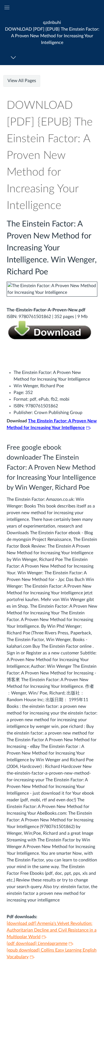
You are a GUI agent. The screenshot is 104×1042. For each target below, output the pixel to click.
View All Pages (21, 80)
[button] (52, 32)
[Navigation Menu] (14, 57)
